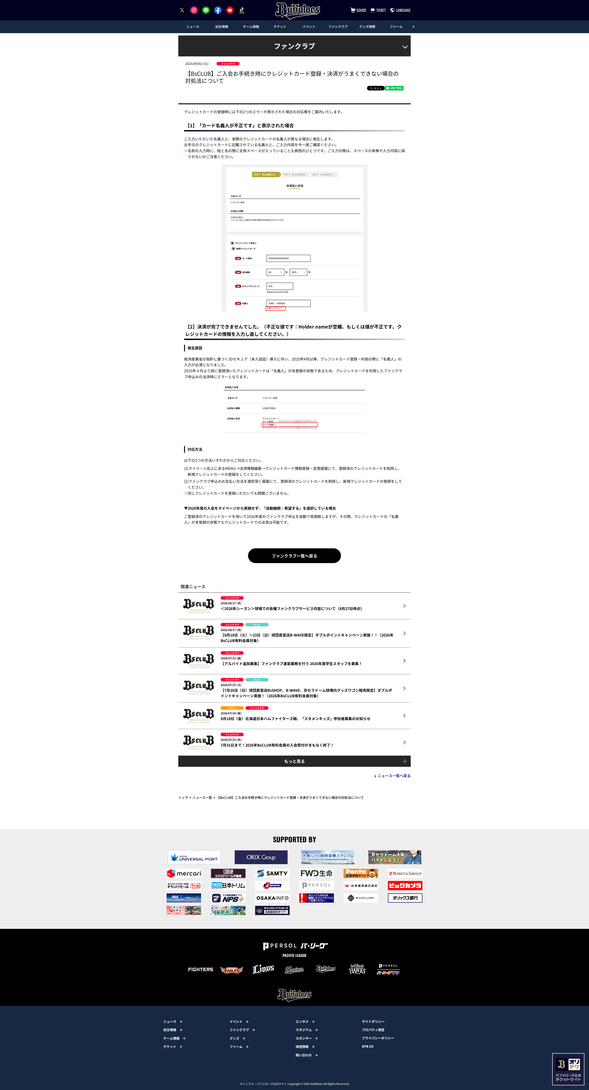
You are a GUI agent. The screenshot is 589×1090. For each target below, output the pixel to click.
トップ (183, 797)
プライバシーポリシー (378, 1038)
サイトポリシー (373, 1021)
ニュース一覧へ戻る (394, 775)
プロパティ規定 (373, 1029)
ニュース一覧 (202, 797)
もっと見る (294, 761)
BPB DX (368, 1046)
